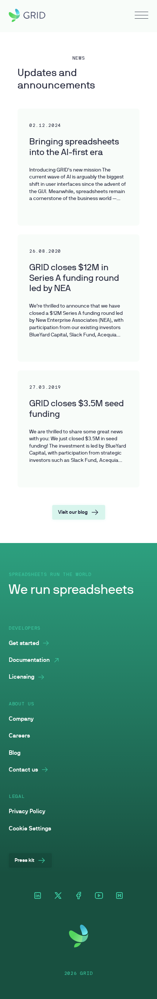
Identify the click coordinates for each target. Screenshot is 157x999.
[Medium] (119, 896)
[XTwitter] (58, 896)
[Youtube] (99, 896)
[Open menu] (141, 16)
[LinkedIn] (37, 896)
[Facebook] (78, 896)
